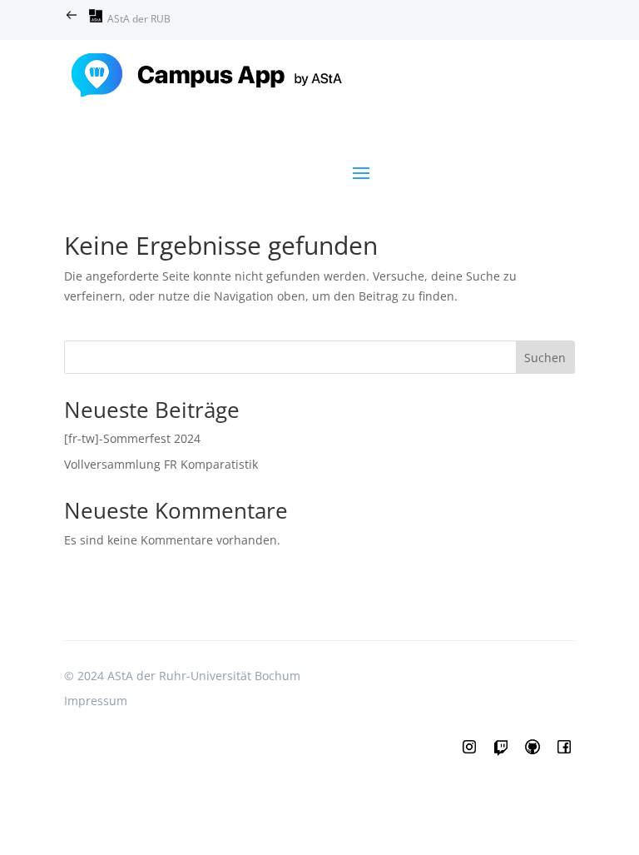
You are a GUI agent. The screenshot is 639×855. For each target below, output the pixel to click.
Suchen (545, 357)
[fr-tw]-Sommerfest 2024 (132, 438)
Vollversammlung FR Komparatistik (161, 464)
